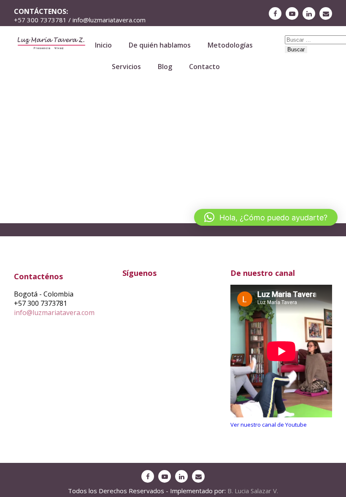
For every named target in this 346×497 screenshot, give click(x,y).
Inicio (103, 45)
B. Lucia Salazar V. (252, 490)
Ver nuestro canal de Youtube (268, 424)
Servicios (126, 66)
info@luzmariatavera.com (54, 312)
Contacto (204, 66)
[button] (266, 217)
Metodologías (230, 45)
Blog (165, 66)
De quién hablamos (160, 45)
